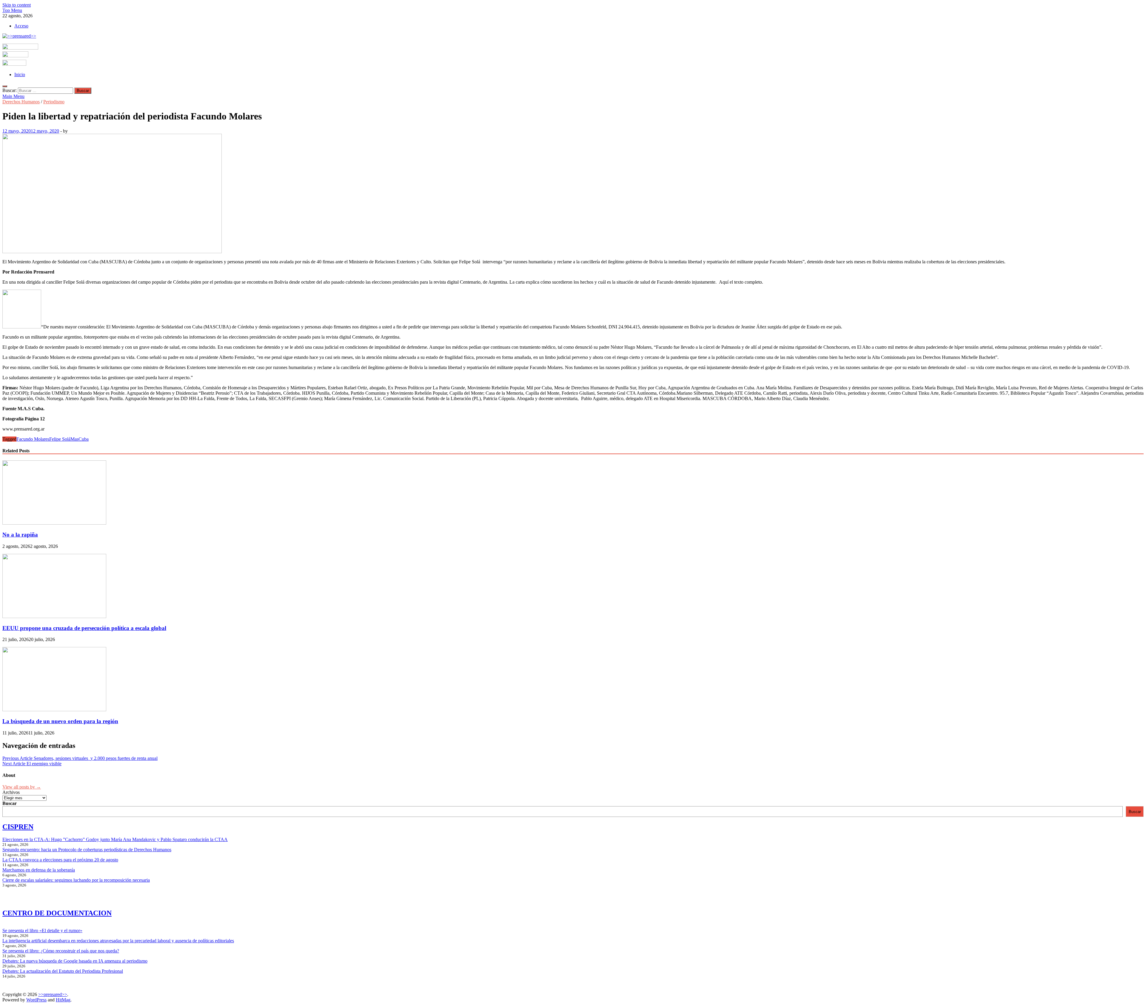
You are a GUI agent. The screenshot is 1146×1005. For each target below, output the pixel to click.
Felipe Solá (59, 439)
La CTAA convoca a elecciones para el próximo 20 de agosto (60, 859)
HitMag (63, 999)
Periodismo (53, 101)
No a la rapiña (20, 534)
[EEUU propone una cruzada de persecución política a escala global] (54, 616)
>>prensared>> (52, 994)
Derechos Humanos (21, 101)
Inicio (19, 74)
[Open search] (4, 86)
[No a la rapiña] (54, 522)
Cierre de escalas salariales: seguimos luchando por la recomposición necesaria (76, 880)
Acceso (21, 25)
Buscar (9, 803)
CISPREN (17, 827)
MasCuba (79, 439)
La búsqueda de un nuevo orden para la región (60, 721)
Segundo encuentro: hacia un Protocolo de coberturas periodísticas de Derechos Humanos (86, 849)
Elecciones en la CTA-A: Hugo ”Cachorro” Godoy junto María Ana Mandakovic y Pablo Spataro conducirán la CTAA (115, 839)
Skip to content (16, 4)
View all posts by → (21, 786)
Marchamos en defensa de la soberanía (38, 869)
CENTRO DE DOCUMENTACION (57, 913)
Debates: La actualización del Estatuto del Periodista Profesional (62, 971)
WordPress (36, 999)
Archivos (11, 792)
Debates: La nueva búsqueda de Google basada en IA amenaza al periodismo (74, 960)
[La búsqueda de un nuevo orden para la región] (54, 709)
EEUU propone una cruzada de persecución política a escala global (84, 628)
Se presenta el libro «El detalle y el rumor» (42, 930)
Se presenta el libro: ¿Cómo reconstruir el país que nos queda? (60, 950)
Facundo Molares (32, 439)
